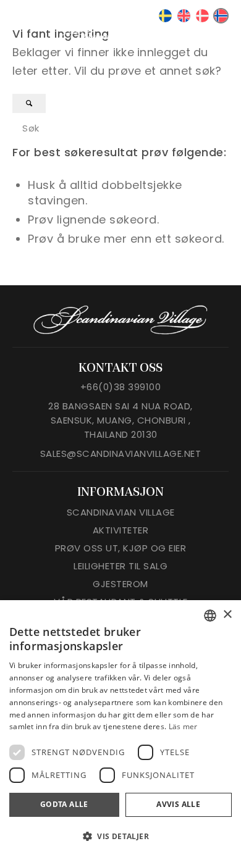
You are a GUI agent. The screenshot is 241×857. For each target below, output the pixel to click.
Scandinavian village (121, 512)
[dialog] (120, 728)
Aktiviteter (121, 530)
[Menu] (218, 36)
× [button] (227, 614)
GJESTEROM (120, 583)
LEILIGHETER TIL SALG (120, 565)
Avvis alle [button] (178, 804)
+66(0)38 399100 (120, 386)
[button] (120, 836)
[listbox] (210, 615)
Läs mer (183, 726)
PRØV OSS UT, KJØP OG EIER (121, 547)
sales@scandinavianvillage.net (120, 453)
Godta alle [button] (64, 804)
